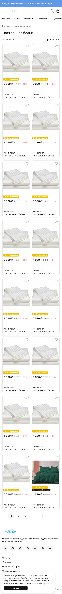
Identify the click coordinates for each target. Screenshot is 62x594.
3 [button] (25, 516)
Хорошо (15, 588)
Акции (17, 18)
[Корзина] (58, 11)
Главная (6, 18)
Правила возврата (11, 566)
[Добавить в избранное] (27, 46)
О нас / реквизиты (11, 571)
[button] (16, 62)
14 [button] (43, 516)
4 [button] (32, 516)
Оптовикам (28, 18)
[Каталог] (4, 11)
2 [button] (18, 516)
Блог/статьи (43, 18)
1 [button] (11, 516)
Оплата (6, 558)
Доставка (7, 562)
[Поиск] (52, 11)
